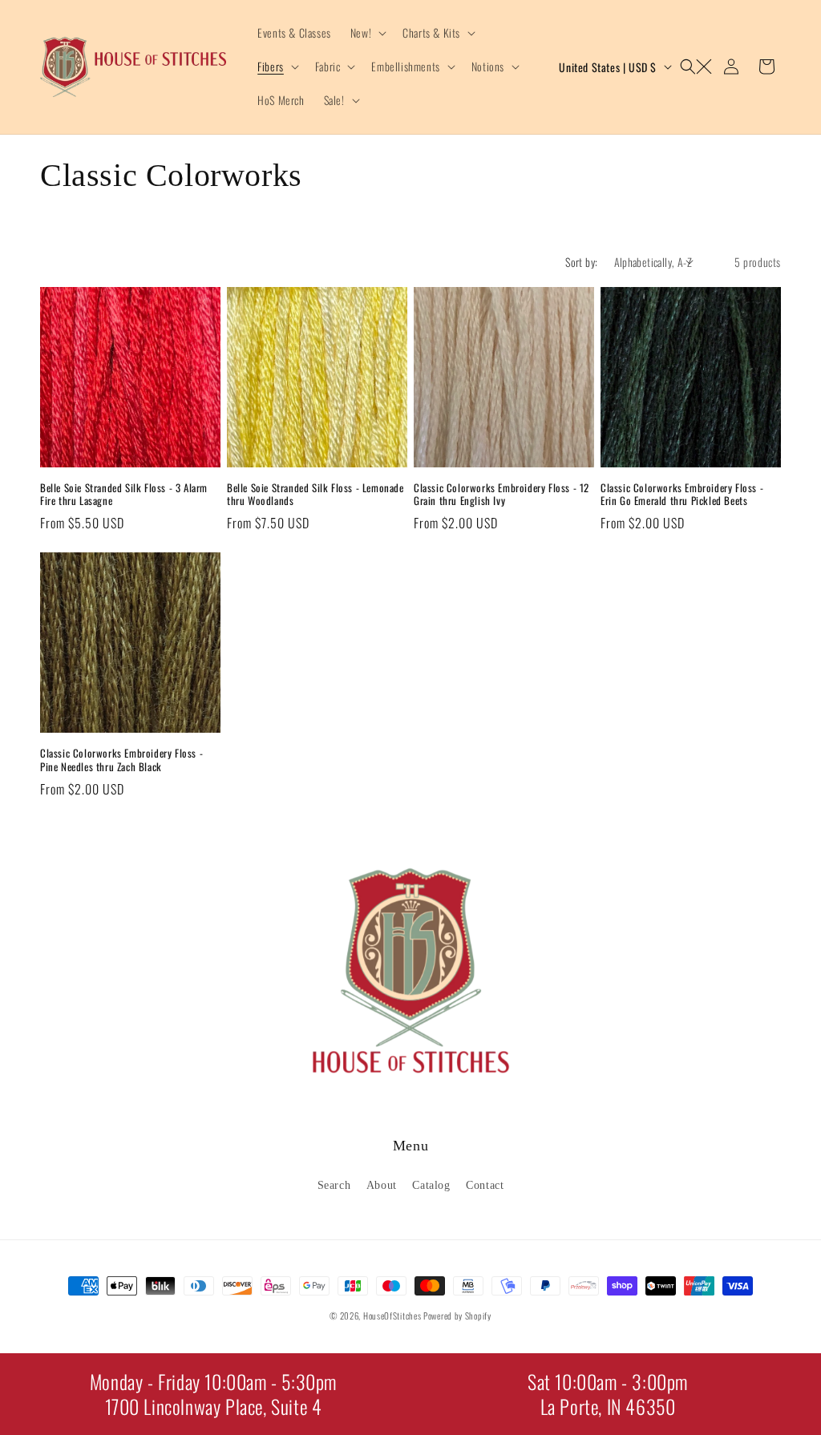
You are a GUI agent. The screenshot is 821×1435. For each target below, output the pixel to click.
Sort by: (581, 261)
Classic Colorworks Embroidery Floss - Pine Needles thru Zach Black (121, 760)
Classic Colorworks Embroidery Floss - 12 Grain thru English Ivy (501, 494)
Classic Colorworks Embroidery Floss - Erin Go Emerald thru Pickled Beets (682, 494)
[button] (367, 33)
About (381, 1185)
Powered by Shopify (457, 1315)
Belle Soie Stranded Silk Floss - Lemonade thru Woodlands (315, 494)
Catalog (431, 1185)
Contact (485, 1185)
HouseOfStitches (392, 1315)
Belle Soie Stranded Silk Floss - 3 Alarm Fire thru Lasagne (124, 494)
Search (334, 1185)
